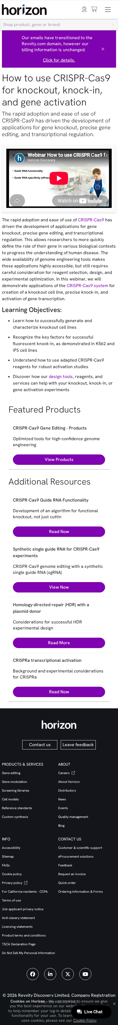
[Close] (103, 49)
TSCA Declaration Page (18, 944)
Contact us (40, 745)
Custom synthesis (15, 817)
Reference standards (17, 808)
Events (63, 808)
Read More (59, 643)
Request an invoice (72, 874)
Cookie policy (12, 874)
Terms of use (11, 900)
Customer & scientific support (80, 848)
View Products (59, 459)
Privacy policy (12, 883)
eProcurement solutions (76, 856)
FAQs (6, 865)
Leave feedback (78, 745)
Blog (61, 825)
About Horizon (69, 782)
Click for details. (59, 60)
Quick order (67, 883)
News (62, 799)
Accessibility (11, 848)
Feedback (65, 865)
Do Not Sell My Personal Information (28, 953)
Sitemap (8, 856)
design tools (61, 376)
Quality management (73, 817)
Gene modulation (14, 782)
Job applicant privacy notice (22, 909)
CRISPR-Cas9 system (87, 285)
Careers (64, 773)
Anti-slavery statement (18, 918)
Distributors (67, 790)
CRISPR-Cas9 (91, 220)
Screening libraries (15, 790)
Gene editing (11, 773)
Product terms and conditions (24, 935)
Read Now (59, 531)
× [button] (114, 1003)
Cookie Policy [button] (85, 1020)
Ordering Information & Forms (80, 891)
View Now (59, 587)
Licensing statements (17, 926)
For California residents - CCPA (25, 891)
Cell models (10, 799)
